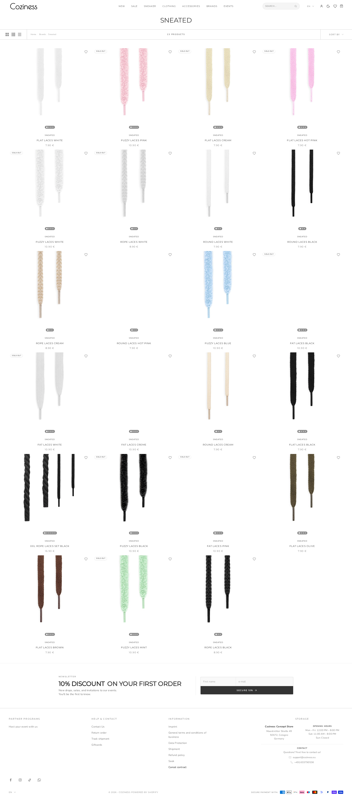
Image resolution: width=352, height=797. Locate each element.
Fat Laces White (50, 444)
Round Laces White (218, 241)
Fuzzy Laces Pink (134, 140)
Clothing (169, 6)
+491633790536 (304, 762)
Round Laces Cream (218, 444)
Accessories (191, 6)
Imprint (172, 726)
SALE (134, 6)
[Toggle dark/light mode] (328, 6)
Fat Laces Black (302, 343)
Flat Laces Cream (218, 140)
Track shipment (100, 739)
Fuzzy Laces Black (134, 546)
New (122, 6)
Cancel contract (177, 767)
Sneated (50, 135)
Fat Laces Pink (218, 546)
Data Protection (177, 743)
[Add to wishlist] (86, 52)
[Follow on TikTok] (30, 780)
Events (228, 6)
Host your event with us (23, 726)
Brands (211, 6)
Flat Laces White (50, 140)
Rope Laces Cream (50, 343)
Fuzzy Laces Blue (218, 343)
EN (308, 6)
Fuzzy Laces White (50, 241)
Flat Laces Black (302, 444)
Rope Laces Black (218, 647)
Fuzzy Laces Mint (134, 647)
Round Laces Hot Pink (134, 343)
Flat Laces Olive (302, 546)
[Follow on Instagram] (20, 780)
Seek (171, 761)
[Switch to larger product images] (7, 34)
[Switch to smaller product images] (13, 34)
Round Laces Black (302, 241)
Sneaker (150, 6)
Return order (99, 732)
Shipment (174, 749)
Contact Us (97, 726)
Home (33, 34)
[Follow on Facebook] (10, 780)
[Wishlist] (335, 6)
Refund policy (176, 755)
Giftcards (96, 745)
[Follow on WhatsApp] (39, 780)
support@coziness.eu (304, 757)
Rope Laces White (134, 241)
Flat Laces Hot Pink (302, 140)
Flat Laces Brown (50, 647)
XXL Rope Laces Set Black (49, 546)
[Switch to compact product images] (19, 34)
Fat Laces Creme (133, 444)
